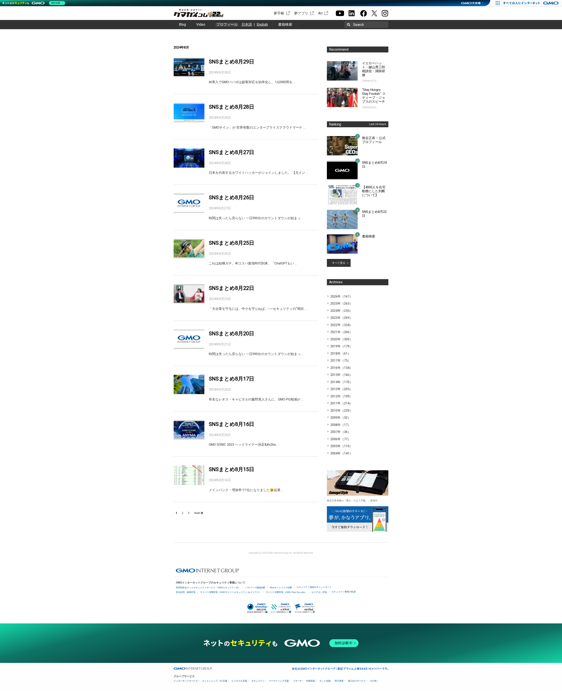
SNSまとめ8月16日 (231, 424)
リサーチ (297, 681)
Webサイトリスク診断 (281, 587)
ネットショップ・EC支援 (214, 681)
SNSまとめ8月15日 (231, 469)
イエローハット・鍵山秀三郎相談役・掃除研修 (373, 69)
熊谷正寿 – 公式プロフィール (373, 140)
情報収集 (310, 681)
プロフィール (227, 25)
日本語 (246, 24)
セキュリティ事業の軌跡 (343, 591)
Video (200, 24)
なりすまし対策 (319, 592)
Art (320, 13)
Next (197, 513)
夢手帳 (279, 13)
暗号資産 (339, 681)
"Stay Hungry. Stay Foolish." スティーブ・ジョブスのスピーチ (373, 96)
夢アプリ (301, 13)
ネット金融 (324, 681)
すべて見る (338, 262)
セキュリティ (258, 681)
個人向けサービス (357, 681)
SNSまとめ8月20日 (231, 333)
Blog (182, 24)
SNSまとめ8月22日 (231, 288)
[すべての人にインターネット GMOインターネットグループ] (531, 3)
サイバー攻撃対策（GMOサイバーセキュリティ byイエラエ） (230, 592)
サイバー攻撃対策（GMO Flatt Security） (286, 592)
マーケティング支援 (279, 681)
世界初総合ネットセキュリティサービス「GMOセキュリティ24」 (208, 587)
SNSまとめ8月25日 (231, 243)
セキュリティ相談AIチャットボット (314, 587)
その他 (373, 681)
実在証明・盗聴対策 (186, 592)
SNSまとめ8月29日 (231, 62)
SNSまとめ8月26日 (231, 197)
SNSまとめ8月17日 (231, 379)
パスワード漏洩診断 (255, 587)
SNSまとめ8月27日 (231, 152)
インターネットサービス (186, 681)
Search (358, 25)
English (262, 24)
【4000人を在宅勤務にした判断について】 (373, 191)
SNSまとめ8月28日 (231, 107)
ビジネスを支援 (239, 681)
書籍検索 (285, 24)
